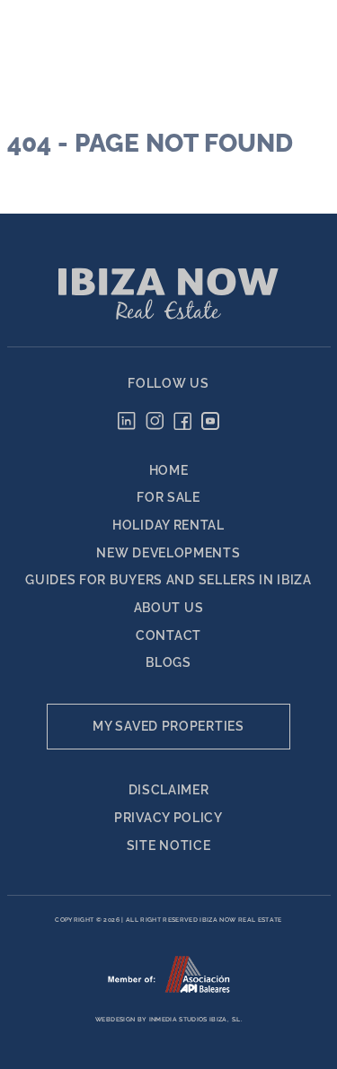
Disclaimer (169, 790)
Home (169, 470)
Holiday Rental (168, 525)
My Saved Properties (168, 726)
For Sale (168, 497)
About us (169, 607)
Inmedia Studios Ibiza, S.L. (195, 1019)
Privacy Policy (168, 818)
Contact (168, 635)
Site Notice (169, 845)
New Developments (168, 553)
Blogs (168, 662)
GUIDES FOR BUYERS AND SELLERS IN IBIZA (168, 580)
